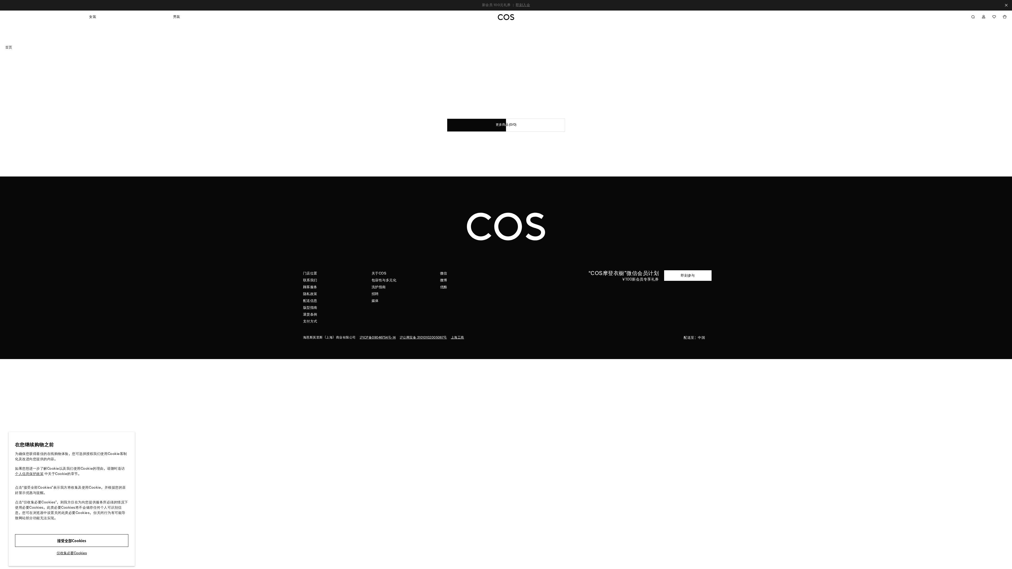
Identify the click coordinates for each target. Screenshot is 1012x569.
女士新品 (510, 7)
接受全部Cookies (71, 540)
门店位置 (310, 273)
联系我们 (310, 280)
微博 (443, 280)
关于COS (379, 273)
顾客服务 (310, 287)
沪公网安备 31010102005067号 (423, 337)
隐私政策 (310, 294)
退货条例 (310, 314)
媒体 (375, 301)
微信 (443, 273)
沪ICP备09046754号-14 (378, 337)
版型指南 (310, 308)
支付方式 (310, 321)
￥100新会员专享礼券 (640, 279)
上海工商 (457, 337)
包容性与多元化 (384, 280)
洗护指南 (379, 287)
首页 (8, 47)
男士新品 (527, 7)
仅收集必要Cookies (72, 553)
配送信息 (310, 301)
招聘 (375, 294)
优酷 (443, 287)
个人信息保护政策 (29, 474)
